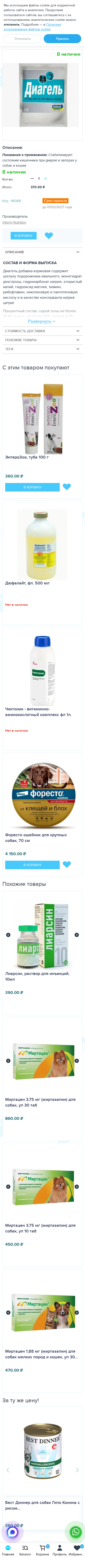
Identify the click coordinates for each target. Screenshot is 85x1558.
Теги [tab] (9, 349)
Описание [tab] (14, 252)
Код (5, 200)
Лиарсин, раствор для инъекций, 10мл (37, 976)
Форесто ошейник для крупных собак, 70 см (36, 837)
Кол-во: (7, 179)
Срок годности (55, 200)
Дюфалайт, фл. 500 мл (27, 583)
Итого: (7, 187)
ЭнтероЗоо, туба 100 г (27, 457)
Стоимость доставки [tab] (25, 331)
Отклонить (22, 38)
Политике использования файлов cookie (32, 27)
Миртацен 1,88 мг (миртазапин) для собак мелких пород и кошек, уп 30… (41, 1354)
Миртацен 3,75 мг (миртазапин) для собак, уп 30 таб (40, 1102)
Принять (62, 38)
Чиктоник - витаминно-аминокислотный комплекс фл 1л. (38, 711)
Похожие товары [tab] (21, 340)
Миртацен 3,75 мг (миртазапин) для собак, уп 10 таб (40, 1228)
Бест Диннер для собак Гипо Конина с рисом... (42, 1505)
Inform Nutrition (14, 222)
